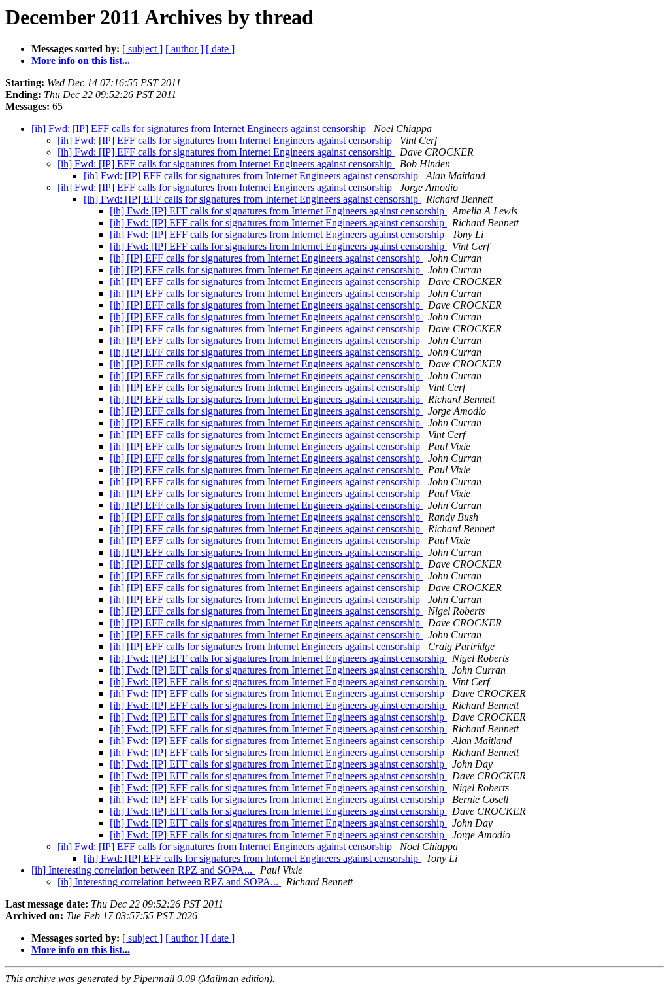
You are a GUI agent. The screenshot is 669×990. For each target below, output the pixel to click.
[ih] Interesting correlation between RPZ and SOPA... (143, 870)
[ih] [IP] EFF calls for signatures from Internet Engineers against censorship (266, 258)
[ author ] (184, 48)
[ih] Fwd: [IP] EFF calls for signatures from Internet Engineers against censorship (199, 128)
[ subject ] (142, 48)
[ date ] (220, 48)
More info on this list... (80, 60)
